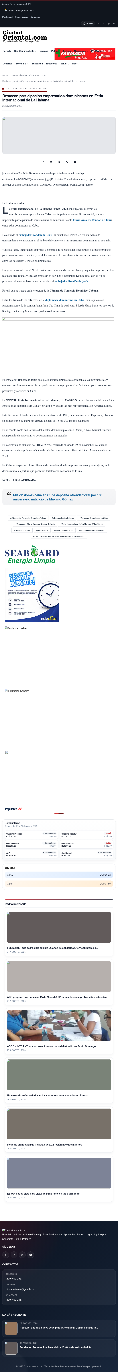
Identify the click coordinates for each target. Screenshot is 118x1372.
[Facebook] (99, 23)
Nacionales (80, 51)
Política (55, 51)
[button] (59, 135)
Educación (37, 63)
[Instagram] (108, 23)
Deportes (7, 63)
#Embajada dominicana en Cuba (93, 517)
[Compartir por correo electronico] (75, 162)
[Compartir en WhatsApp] (67, 162)
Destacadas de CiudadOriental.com (29, 75)
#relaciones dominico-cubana (91, 530)
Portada (7, 51)
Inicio (5, 75)
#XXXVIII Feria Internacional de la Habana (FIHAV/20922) (59, 536)
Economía (21, 63)
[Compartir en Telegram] (59, 162)
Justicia (67, 51)
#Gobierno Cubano (22, 530)
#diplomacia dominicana (63, 517)
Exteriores (51, 63)
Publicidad (7, 17)
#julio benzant (42, 530)
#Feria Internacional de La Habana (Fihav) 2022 (82, 523)
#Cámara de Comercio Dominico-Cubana (28, 517)
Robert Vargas (21, 17)
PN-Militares (97, 51)
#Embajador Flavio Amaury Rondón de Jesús (35, 523)
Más (74, 63)
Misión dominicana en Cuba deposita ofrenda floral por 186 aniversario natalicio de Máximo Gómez (57, 497)
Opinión (43, 51)
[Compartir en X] (51, 162)
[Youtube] (113, 23)
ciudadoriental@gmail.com (20, 1289)
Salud (64, 63)
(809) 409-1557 (14, 1278)
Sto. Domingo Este (24, 51)
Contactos (35, 17)
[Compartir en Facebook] (43, 162)
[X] (104, 23)
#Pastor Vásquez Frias (63, 530)
